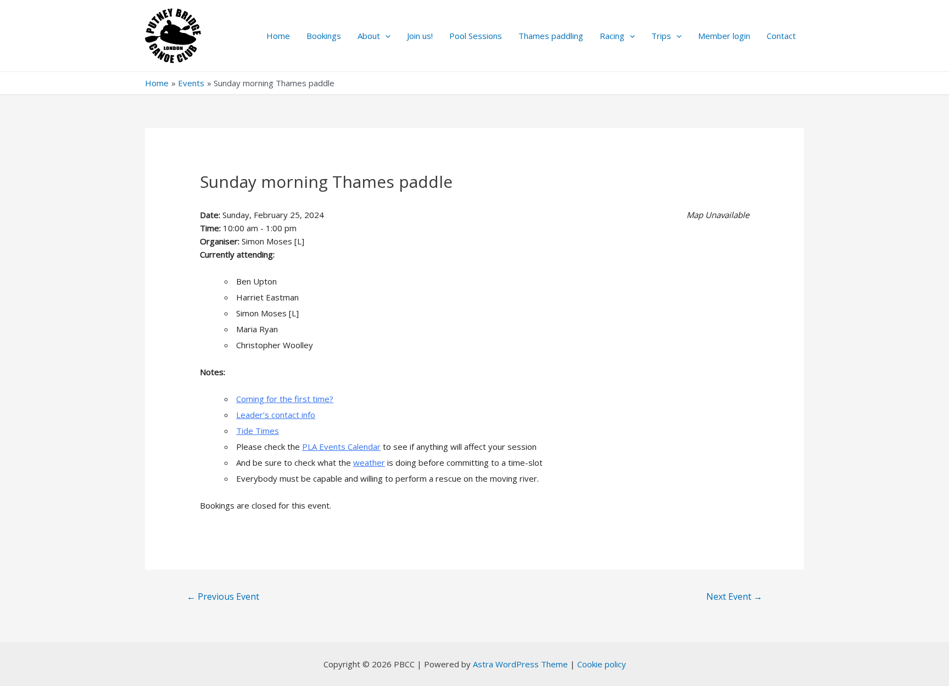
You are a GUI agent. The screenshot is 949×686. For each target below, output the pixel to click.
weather (369, 462)
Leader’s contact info (275, 414)
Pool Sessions (475, 35)
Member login (724, 35)
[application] (385, 35)
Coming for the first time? (284, 398)
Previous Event (223, 596)
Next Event (734, 596)
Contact (781, 35)
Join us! (420, 35)
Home (278, 35)
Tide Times (257, 430)
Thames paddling (550, 35)
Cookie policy (601, 664)
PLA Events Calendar (341, 446)
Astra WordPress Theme (520, 664)
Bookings (323, 35)
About (369, 35)
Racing (612, 35)
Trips (661, 35)
